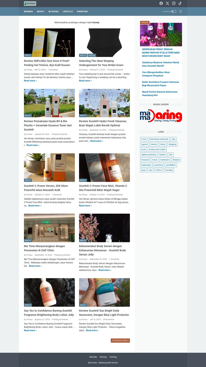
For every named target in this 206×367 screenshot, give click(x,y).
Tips (173, 139)
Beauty (40, 11)
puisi (143, 170)
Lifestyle (68, 11)
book (143, 149)
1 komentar (53, 70)
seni (150, 170)
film (171, 154)
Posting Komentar (115, 70)
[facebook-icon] (161, 3)
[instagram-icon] (174, 3)
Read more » (30, 80)
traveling (169, 170)
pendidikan (171, 165)
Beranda (28, 11)
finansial (145, 160)
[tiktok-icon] (180, 3)
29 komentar (108, 319)
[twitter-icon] (167, 3)
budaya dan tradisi (157, 149)
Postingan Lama (119, 341)
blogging (172, 144)
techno (159, 170)
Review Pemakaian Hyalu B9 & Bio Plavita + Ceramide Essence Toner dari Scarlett (48, 125)
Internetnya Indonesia (158, 139)
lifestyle (176, 160)
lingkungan (146, 165)
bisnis (162, 144)
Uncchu (114, 363)
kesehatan (165, 160)
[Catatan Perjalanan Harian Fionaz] (32, 4)
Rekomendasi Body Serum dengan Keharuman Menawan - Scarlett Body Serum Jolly (102, 250)
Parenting (82, 11)
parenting (158, 165)
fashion (162, 154)
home (154, 160)
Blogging (54, 11)
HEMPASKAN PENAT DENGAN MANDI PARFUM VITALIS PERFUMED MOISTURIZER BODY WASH (161, 52)
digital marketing (148, 154)
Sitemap (103, 357)
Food (143, 139)
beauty (154, 144)
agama (144, 144)
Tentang (113, 357)
